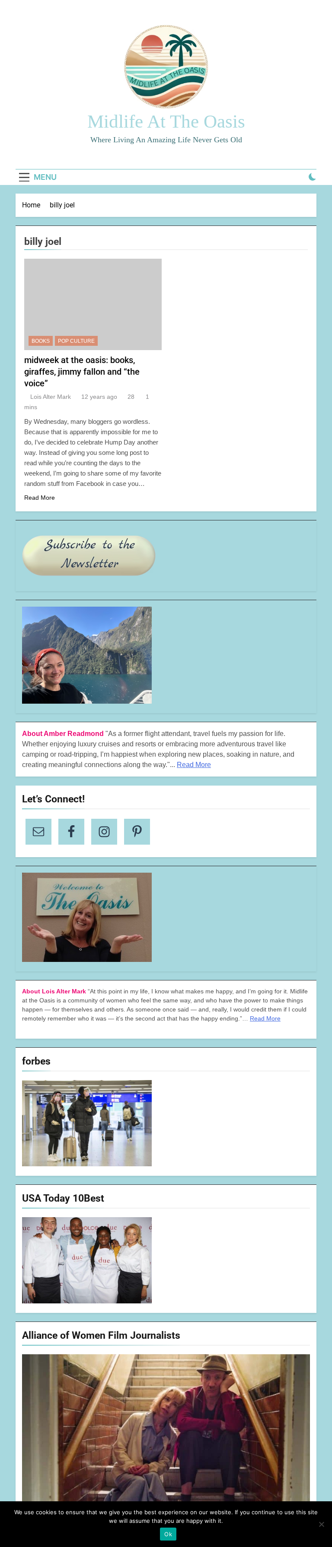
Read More (39, 497)
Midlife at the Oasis (166, 121)
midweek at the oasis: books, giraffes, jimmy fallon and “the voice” (82, 371)
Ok (168, 1534)
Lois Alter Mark (50, 396)
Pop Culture (76, 341)
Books (41, 341)
